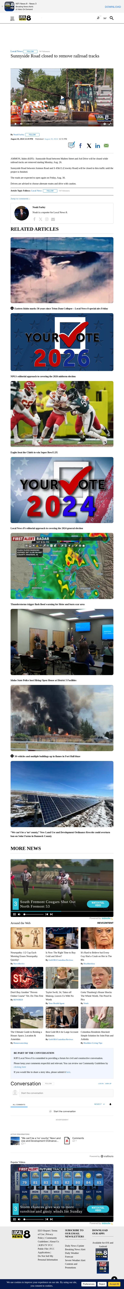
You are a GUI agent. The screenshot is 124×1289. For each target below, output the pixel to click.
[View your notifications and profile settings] (110, 1104)
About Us (54, 1241)
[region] (62, 1119)
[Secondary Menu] (14, 18)
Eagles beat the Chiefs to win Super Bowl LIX (34, 452)
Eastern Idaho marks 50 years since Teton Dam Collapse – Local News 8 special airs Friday (61, 308)
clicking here (20, 1067)
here (68, 1072)
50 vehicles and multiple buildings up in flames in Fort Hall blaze (47, 756)
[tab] (19, 1104)
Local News (36, 191)
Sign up (108, 1083)
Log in (101, 1083)
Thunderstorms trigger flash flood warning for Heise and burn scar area (48, 604)
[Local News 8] (28, 18)
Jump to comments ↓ (20, 198)
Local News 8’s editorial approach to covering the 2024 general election (47, 528)
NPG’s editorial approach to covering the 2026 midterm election (43, 376)
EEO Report (44, 1230)
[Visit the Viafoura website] (107, 1156)
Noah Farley (18, 134)
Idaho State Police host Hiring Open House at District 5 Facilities (43, 680)
